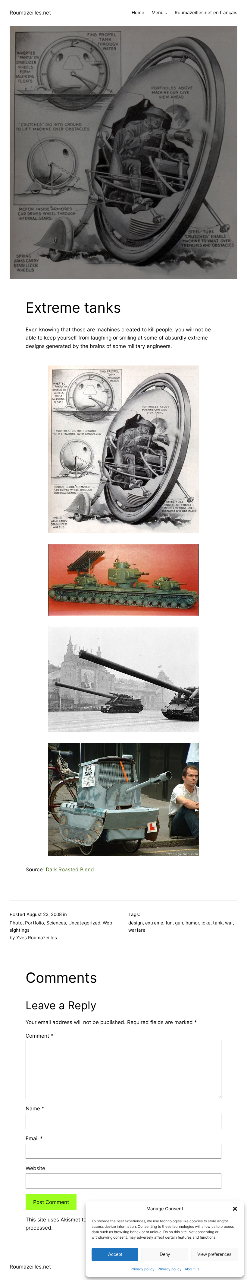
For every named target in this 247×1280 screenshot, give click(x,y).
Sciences (56, 923)
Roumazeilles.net (30, 12)
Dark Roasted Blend (70, 869)
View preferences (214, 1254)
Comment (39, 1036)
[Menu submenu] (166, 12)
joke (206, 923)
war (229, 923)
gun (179, 923)
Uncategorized (84, 923)
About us (192, 1269)
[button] (235, 1209)
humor (192, 923)
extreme (154, 923)
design (135, 923)
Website (35, 1168)
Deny (165, 1254)
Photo (16, 923)
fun (169, 923)
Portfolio (34, 923)
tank (218, 923)
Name (35, 1108)
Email (34, 1138)
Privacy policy (142, 1269)
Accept (115, 1254)
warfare (136, 930)
